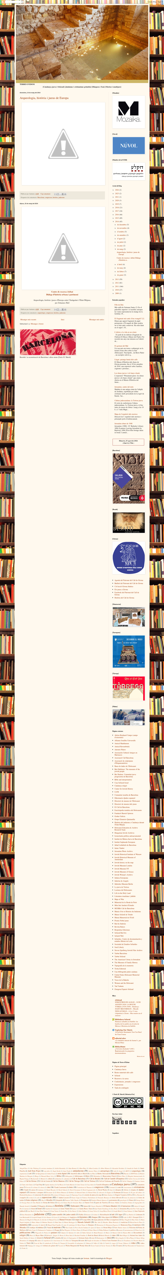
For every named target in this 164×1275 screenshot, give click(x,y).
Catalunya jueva (121, 1184)
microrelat (35, 1225)
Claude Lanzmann (60, 1187)
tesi (120, 1240)
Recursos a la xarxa (122, 1078)
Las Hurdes (129, 1215)
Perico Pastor (76, 1230)
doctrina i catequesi (36, 1192)
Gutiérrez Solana (127, 1203)
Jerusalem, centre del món (124, 387)
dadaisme (41, 1190)
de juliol (120, 242)
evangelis (23, 1197)
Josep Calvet (93, 1211)
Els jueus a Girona (121, 589)
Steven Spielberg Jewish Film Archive (128, 950)
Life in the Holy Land (123, 893)
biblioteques (79, 1176)
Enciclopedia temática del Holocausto (128, 810)
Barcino (126, 1174)
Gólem (52, 1203)
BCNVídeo (134, 1174)
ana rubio (47, 1171)
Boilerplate (97, 1176)
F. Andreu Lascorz (63, 1197)
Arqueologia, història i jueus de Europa (44, 98)
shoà (109, 1237)
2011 (117, 286)
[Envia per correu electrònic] (55, 194)
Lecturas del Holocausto (123, 890)
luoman (86, 1258)
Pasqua (57, 1230)
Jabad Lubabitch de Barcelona (125, 845)
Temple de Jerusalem (93, 1240)
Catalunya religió (121, 785)
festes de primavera (130, 1198)
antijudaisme (78, 1170)
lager (120, 1214)
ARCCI (127, 1171)
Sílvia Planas (130, 1238)
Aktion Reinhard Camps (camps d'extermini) (126, 736)
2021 (117, 197)
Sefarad (117, 1075)
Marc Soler (135, 1220)
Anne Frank (66, 1171)
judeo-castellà (57, 1214)
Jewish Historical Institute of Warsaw (128, 854)
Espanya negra (65, 1195)
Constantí (112, 1187)
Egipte (109, 1192)
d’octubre (121, 231)
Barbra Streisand (103, 1173)
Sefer (65, 1238)
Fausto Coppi (76, 1198)
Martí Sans (58, 1222)
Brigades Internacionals (135, 1176)
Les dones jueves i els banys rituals (127, 373)
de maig (120, 249)
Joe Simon (73, 1211)
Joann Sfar (64, 1211)
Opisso (99, 1227)
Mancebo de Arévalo (40, 1220)
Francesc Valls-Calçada (71, 1200)
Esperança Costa (77, 1195)
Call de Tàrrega (74, 1181)
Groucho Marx (77, 1203)
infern (136, 1206)
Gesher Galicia (120, 816)
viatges (114, 1243)
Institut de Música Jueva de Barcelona (128, 839)
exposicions (47, 1197)
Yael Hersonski (129, 1246)
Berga (37, 1176)
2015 (117, 218)
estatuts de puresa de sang (92, 1195)
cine (48, 1187)
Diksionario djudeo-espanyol (125, 798)
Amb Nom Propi (34, 1171)
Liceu (55, 1217)
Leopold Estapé (36, 1217)
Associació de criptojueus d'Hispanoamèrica (124, 762)
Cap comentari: (46, 194)
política (113, 1230)
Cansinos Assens (139, 1181)
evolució (31, 1198)
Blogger (109, 1258)
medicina (124, 1222)
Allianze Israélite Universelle (125, 740)
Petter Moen (93, 1230)
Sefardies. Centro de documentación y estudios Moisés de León (128, 940)
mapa (77, 1219)
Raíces (108, 1233)
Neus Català (68, 1227)
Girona (45, 1203)
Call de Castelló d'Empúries (114, 1178)
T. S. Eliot (66, 1240)
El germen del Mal (121, 346)
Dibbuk (126, 1190)
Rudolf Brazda (105, 1235)
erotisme (55, 1195)
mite (65, 1225)
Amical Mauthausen (122, 743)
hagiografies (138, 1203)
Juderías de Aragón (121, 881)
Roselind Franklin (80, 1235)
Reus (31, 1235)
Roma (61, 1235)
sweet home (56, 1240)
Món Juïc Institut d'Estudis (124, 905)
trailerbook (48, 1243)
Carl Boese (60, 1185)
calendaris (67, 1179)
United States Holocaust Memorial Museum (127, 976)
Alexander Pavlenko (118, 1168)
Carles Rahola (70, 1185)
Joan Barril (31, 1211)
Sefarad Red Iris (120, 933)
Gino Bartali (36, 1203)
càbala (50, 1179)
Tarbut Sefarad (120, 956)
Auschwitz (74, 1173)
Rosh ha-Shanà (93, 1235)
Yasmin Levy (140, 1246)
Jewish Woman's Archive (124, 874)
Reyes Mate (40, 1235)
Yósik (23, 1248)
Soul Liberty (119, 947)
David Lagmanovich (89, 1190)
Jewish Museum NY (122, 868)
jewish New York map (135, 1209)
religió (22, 1235)
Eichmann (117, 1192)
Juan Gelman (128, 1211)
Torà (28, 1243)
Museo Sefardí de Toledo (124, 914)
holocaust (75, 1205)
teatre (82, 1240)
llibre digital (105, 1217)
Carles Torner (81, 1185)
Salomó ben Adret (136, 1235)
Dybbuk (71, 1192)
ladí (113, 1214)
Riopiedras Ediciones (122, 930)
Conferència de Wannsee (84, 1187)
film (43, 1200)
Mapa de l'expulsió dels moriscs (126, 414)
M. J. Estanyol (134, 1217)
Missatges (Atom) (37, 324)
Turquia (62, 1243)
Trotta (56, 1243)
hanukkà (34, 1206)
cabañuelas (58, 1179)
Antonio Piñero (120, 749)
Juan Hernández (27, 1215)
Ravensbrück (138, 1233)
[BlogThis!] (58, 194)
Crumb (26, 1190)
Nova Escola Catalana (81, 1227)
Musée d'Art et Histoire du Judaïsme (128, 911)
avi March (83, 1173)
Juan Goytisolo (139, 1211)
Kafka (81, 1214)
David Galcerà (63, 1190)
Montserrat (100, 1225)
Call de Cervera (133, 1179)
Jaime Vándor (119, 848)
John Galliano (83, 1211)
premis (120, 1230)
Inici (62, 319)
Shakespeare (100, 1238)
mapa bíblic (87, 1220)
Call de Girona (31, 1181)
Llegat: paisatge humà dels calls (126, 359)
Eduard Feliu (92, 1192)
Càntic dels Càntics (27, 1185)
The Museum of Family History (126, 962)
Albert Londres (93, 1168)
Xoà (114, 1246)
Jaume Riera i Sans (85, 1209)
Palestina (132, 1227)
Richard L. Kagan (52, 1235)
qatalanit (54, 1232)
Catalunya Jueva (120, 1069)
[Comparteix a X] (60, 194)
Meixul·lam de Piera (136, 1222)
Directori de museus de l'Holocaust (127, 801)
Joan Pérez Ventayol (43, 1211)
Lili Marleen (63, 1217)
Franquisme (85, 1200)
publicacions (25, 1232)
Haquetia (42, 1206)
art (30, 1173)
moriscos (137, 1225)
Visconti (60, 1246)
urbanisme (80, 1243)
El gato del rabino (136, 1192)
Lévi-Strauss (47, 1217)
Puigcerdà (38, 1233)
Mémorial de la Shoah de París (126, 902)
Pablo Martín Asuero (120, 1227)
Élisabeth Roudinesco (26, 1195)
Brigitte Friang (24, 1179)
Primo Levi (138, 1230)
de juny (120, 245)
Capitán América (50, 1185)
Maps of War (119, 899)
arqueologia (41, 313)
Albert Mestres (105, 1168)
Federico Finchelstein (88, 1198)
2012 (117, 283)
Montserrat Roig (126, 1225)
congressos (48, 197)
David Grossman (75, 1190)
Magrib (29, 1220)
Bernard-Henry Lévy (47, 1176)
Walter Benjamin (71, 1246)
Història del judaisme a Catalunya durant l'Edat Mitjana (129, 823)
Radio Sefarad (87, 1233)
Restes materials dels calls (124, 1072)
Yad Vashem (119, 986)
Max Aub (97, 1222)
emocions (38, 1195)
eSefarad (118, 1000)
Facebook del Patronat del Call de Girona (127, 593)
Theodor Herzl (137, 1240)
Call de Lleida (45, 1181)
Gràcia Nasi (66, 1203)
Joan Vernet (54, 1211)
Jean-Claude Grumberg (101, 1209)
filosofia (49, 1200)
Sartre (32, 1238)
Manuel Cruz (53, 1220)
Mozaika (23, 1227)
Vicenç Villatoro (123, 1243)
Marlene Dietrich (47, 1222)
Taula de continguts (122, 1088)
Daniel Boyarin (51, 1190)
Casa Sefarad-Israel (122, 782)
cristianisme (139, 1187)
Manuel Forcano (65, 1219)
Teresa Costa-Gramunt (109, 1240)
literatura (83, 1217)
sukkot (39, 1240)
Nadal (49, 1227)
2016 (117, 214)
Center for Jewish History (124, 789)
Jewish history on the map (124, 862)
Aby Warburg (34, 1168)
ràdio (78, 1233)
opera (92, 1227)
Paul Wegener (66, 1230)
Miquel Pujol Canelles (54, 1225)
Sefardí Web (119, 936)
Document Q (50, 1192)
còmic (71, 1187)
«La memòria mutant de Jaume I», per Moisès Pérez (128, 1041)
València (88, 1243)
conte (119, 1187)
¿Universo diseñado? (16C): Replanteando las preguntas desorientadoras (125, 1051)
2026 (117, 190)
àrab (115, 1171)
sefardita (58, 1238)
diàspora (118, 1190)
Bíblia (59, 1176)
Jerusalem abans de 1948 (123, 423)
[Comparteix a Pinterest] (65, 194)
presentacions (129, 1230)
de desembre (122, 224)
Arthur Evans (51, 1174)
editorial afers (120, 1038)
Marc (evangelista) (112, 1220)
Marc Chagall (125, 1220)
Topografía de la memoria (124, 965)
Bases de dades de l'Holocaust (125, 766)
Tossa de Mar (38, 1243)
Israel (40, 1208)
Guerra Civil (89, 1203)
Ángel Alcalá (56, 1171)
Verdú (107, 1243)
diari (111, 1190)
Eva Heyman (138, 1195)
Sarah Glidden (24, 1238)
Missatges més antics (96, 319)
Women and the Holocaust (124, 983)
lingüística (73, 1217)
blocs (87, 1176)
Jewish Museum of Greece (124, 872)
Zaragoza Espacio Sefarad (124, 989)
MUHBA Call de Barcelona (124, 908)
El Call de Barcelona (122, 807)
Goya (59, 1203)
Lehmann (139, 1214)
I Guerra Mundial (95, 1206)
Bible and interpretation (123, 779)
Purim (46, 1233)
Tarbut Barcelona (121, 953)
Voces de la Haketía (122, 980)
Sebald (39, 1238)
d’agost (120, 238)
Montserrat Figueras (112, 1225)
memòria (23, 1224)
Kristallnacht (104, 1214)
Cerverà (28, 1187)
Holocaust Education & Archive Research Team (126, 828)
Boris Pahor (121, 1176)
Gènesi (131, 1200)
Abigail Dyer (24, 1168)
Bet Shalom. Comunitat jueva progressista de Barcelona (125, 775)
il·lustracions (125, 1206)
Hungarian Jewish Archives (124, 833)
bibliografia (68, 1176)
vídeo (133, 1242)
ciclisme (35, 1187)
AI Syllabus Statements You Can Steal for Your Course (128, 1033)
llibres (115, 1217)
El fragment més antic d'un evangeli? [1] (129, 318)
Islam (33, 1209)
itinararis (55, 1209)
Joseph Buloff (118, 1211)
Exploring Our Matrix (123, 1030)
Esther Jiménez (108, 1195)
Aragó (121, 1171)
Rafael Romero (98, 1233)
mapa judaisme (99, 1220)
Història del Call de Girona (124, 597)
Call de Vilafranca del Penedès (109, 1181)
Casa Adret (90, 1185)
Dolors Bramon (61, 1192)
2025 (117, 193)
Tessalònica (127, 1240)
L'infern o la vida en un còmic (126, 332)
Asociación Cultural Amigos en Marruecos (126, 753)
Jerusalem (123, 1209)
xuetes (120, 1246)
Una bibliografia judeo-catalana (126, 971)
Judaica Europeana (121, 878)
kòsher (96, 1215)
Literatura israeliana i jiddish (125, 896)
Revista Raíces (120, 927)
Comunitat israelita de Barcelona (126, 795)
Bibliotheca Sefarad (122, 1019)
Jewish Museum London (123, 865)
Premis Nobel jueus (122, 920)
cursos (33, 1190)
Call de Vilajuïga (127, 1181)
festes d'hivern (116, 1197)
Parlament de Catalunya (45, 1230)
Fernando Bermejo (103, 1198)
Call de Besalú (94, 1178)
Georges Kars (26, 1203)
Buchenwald (34, 1179)
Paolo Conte (31, 1230)
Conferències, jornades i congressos (127, 1081)
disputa (133, 1190)
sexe (92, 1238)
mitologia (72, 1225)
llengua (94, 1217)
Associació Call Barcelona (124, 758)
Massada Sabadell (84, 1222)
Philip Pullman (103, 1230)
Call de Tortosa (89, 1181)
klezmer (88, 1215)
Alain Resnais (72, 1168)
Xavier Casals (95, 1246)
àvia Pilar (92, 1174)
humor (86, 1206)
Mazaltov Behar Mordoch (110, 1222)
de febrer (120, 271)
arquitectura (23, 1174)
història (55, 197)
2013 (117, 279)
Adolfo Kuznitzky (60, 1168)
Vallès (95, 1243)
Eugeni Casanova (121, 1195)
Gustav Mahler (115, 1203)
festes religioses (31, 1200)
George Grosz (140, 1200)
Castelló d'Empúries (102, 1185)
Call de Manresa (58, 1181)
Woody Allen (84, 1246)
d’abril (120, 264)
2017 (117, 211)
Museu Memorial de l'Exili (124, 917)
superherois (47, 1240)
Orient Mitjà (107, 1227)
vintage (38, 1246)
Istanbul (48, 1209)
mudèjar (32, 1227)
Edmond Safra (81, 1192)
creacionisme (127, 1187)
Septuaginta (72, 1238)
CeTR (117, 792)
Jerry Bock (114, 1209)
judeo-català (70, 1214)
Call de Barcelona (78, 1178)
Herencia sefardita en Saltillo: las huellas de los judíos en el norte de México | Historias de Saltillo (127, 1023)
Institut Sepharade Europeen (125, 842)
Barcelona (41, 197)
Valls (101, 1243)
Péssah (85, 1230)
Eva (130, 1195)
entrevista (47, 1195)
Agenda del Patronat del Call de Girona (129, 580)
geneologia (123, 1200)
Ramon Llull (116, 1233)
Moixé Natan (81, 1225)
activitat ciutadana (46, 1168)
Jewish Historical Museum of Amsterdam (125, 858)
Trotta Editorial (120, 968)
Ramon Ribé (127, 1233)
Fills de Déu (119, 304)
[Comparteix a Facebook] (62, 194)
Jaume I (74, 1209)
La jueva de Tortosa (122, 887)
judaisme (62, 197)
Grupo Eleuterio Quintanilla (125, 819)
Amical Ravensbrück (122, 746)
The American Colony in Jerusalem (127, 959)
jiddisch (22, 1211)
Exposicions (119, 1084)
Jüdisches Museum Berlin (124, 884)
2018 (117, 207)
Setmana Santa (84, 1238)
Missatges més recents (28, 319)
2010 (117, 290)
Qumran (71, 1233)
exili (38, 1198)
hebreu (50, 1206)
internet (26, 1209)
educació (101, 1192)
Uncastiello (71, 1243)
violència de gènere (49, 1246)
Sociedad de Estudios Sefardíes (126, 944)
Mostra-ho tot (140, 1056)
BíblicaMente (120, 1046)
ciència (42, 1187)
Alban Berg (82, 1168)
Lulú (125, 1217)
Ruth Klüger (123, 1235)
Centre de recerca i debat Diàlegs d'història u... (129, 259)
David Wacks (102, 1190)
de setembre (121, 235)
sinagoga (32, 1240)
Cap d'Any (38, 1185)
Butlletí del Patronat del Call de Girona (129, 583)
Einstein (125, 1192)
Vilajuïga (30, 1246)
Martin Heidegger (69, 1222)
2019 (117, 204)
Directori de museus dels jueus (126, 804)
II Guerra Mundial (110, 1206)
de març (120, 268)
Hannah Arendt (24, 1206)
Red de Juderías (120, 923)
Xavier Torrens (105, 1246)
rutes (114, 1235)
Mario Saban (36, 1222)
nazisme (57, 1227)
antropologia (104, 1171)
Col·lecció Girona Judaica (124, 586)
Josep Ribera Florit (105, 1211)
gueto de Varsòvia (102, 1203)
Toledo (22, 1243)
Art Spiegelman (40, 1174)
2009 (117, 293)
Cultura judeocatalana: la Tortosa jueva (129, 400)
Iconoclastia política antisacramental (128, 836)
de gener (120, 275)
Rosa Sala (69, 1235)
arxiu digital (62, 1173)
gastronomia (113, 1200)
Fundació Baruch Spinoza (124, 813)
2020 (117, 200)
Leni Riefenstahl (24, 1217)
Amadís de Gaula (132, 1168)
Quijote (63, 1233)
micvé (43, 1225)
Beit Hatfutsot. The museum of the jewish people (127, 770)
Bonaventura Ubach (109, 1176)
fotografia (59, 1200)
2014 (117, 221)
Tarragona (74, 1240)
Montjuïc (91, 1225)
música (40, 1227)
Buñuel (43, 1179)
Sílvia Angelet (119, 1238)
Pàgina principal (120, 1066)
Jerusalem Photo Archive (124, 851)
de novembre (122, 228)
